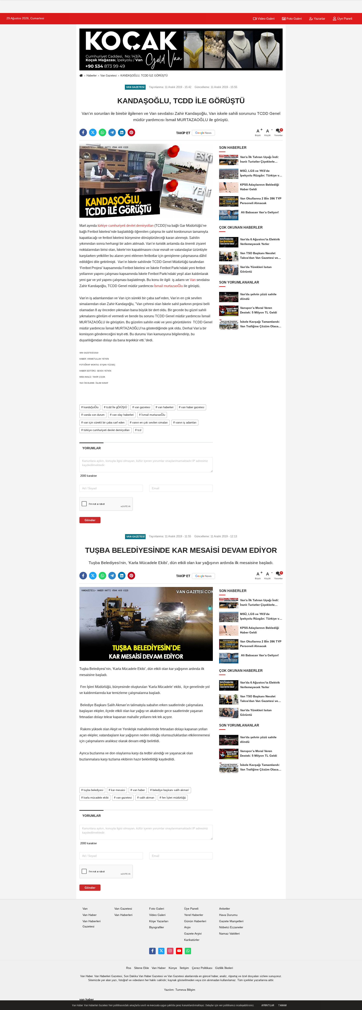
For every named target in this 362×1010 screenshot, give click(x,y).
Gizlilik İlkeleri (224, 968)
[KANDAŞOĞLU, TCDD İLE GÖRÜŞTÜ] (146, 180)
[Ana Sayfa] (81, 75)
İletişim (184, 968)
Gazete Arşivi (193, 933)
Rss (128, 968)
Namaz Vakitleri (229, 933)
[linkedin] (121, 132)
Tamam (282, 1005)
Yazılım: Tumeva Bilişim (179, 989)
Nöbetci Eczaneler (231, 927)
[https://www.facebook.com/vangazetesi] (152, 951)
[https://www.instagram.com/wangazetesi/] (170, 951)
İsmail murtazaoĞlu (168, 286)
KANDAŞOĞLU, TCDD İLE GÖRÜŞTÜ (144, 75)
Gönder (90, 520)
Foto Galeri (294, 18)
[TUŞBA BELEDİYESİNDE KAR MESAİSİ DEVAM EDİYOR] (146, 623)
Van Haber (90, 915)
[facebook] (83, 132)
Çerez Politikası (202, 968)
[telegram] (112, 132)
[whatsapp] (102, 132)
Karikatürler (191, 939)
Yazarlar (319, 18)
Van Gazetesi (108, 75)
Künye (173, 968)
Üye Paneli (344, 18)
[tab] (91, 448)
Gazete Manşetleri (231, 921)
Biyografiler (156, 927)
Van (193, 280)
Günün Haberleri (195, 921)
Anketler (224, 908)
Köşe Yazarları (158, 921)
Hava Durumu (228, 915)
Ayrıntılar (267, 1005)
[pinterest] (131, 132)
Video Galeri (265, 18)
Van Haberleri (123, 915)
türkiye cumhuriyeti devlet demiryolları (125, 225)
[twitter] (93, 132)
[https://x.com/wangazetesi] (161, 951)
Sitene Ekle (141, 968)
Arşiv (187, 927)
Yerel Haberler (193, 915)
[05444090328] (188, 951)
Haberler (92, 75)
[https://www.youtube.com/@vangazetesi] (179, 951)
